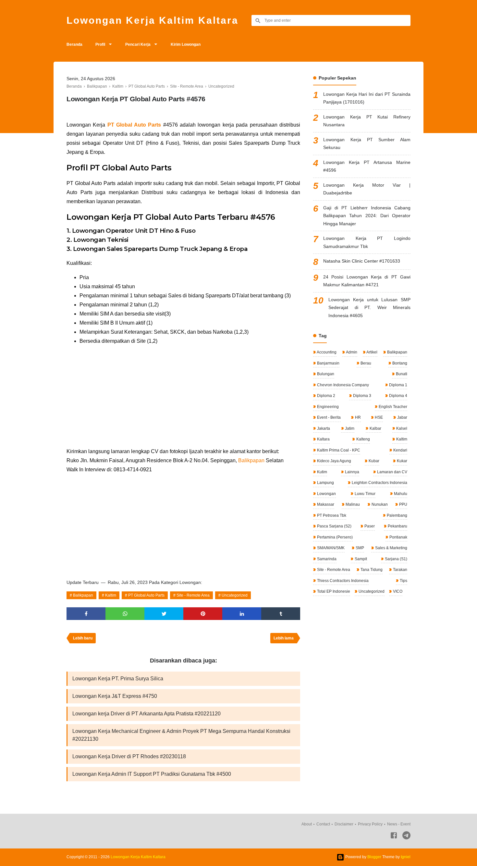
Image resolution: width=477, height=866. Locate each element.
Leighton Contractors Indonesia (379, 482)
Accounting (326, 352)
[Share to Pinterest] (202, 613)
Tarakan (399, 569)
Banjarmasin (327, 363)
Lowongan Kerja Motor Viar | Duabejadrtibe (366, 189)
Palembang (396, 515)
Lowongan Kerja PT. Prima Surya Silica (117, 678)
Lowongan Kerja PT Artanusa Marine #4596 (366, 166)
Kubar (373, 461)
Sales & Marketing (390, 548)
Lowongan (326, 493)
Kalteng (362, 439)
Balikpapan (251, 460)
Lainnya (351, 472)
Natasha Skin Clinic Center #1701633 (361, 261)
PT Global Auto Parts (134, 125)
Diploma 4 (397, 395)
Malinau (352, 504)
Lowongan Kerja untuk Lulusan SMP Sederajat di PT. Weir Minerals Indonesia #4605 (369, 307)
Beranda (74, 44)
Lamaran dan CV (391, 472)
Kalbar (375, 428)
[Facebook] (394, 836)
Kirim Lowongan (186, 44)
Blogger (374, 857)
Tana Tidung (371, 569)
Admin (351, 352)
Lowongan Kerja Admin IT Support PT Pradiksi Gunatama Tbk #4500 (151, 774)
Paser (369, 526)
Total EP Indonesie (333, 591)
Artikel (371, 352)
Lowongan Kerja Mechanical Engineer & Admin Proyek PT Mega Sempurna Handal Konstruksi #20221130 (181, 735)
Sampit (360, 559)
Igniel (405, 857)
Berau (365, 363)
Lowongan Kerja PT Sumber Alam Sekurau (366, 143)
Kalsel (401, 428)
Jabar (401, 417)
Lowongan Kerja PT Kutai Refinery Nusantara (366, 121)
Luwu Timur (364, 493)
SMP (359, 548)
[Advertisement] (183, 396)
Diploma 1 (397, 385)
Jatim (349, 428)
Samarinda (326, 559)
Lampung (325, 482)
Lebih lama (284, 638)
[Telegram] (406, 836)
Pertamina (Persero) (334, 537)
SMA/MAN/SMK (330, 548)
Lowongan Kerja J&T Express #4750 (114, 696)
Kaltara (323, 439)
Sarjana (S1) (395, 559)
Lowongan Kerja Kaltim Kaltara (152, 20)
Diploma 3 (361, 395)
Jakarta (323, 428)
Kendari (399, 450)
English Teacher (392, 406)
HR (357, 417)
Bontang (399, 363)
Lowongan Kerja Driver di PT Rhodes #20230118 (129, 756)
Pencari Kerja (138, 44)
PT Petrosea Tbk (331, 515)
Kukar (401, 461)
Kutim (321, 472)
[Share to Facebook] (86, 613)
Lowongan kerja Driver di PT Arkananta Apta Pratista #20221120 (146, 713)
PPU (402, 504)
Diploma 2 (325, 395)
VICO (397, 591)
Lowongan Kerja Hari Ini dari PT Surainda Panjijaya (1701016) (366, 98)
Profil (100, 44)
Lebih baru (82, 638)
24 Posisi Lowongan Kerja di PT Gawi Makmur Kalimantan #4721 (366, 281)
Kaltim (110, 595)
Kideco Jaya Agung (333, 461)
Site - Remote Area (193, 595)
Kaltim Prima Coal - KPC (338, 450)
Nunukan (379, 504)
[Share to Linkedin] (241, 613)
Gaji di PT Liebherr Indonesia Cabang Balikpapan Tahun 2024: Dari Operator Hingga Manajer (366, 215)
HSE (378, 417)
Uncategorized (235, 595)
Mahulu (400, 493)
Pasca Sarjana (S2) (333, 526)
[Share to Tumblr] (280, 613)
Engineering (327, 406)
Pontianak (397, 537)
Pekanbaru (397, 526)
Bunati (401, 374)
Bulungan (325, 374)
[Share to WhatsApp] (124, 613)
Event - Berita (328, 417)
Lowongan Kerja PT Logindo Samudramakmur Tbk (366, 242)
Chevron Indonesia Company (342, 385)
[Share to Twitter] (163, 613)
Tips (403, 580)
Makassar (325, 504)
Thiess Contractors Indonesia (342, 580)
